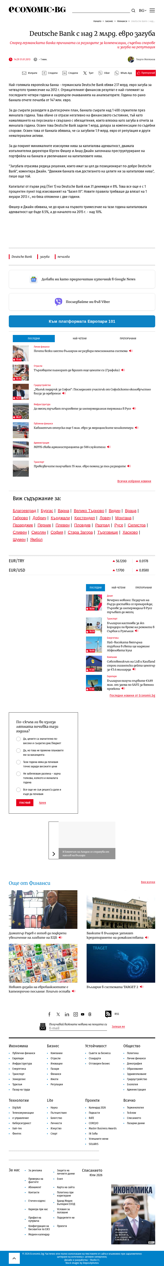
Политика (133, 1053)
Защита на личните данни (66, 1172)
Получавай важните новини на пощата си (78, 1024)
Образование (135, 1069)
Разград (102, 525)
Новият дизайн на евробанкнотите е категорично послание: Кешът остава (40, 989)
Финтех (16, 1133)
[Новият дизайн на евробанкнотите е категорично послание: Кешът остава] (43, 963)
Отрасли (56, 1058)
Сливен (20, 532)
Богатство (56, 1118)
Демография (134, 1063)
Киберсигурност (21, 1123)
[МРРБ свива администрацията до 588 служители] (21, 449)
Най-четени (80, 338)
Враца (130, 510)
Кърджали (60, 518)
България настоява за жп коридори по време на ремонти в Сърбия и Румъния (130, 627)
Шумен (19, 539)
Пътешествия (59, 1113)
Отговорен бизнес (99, 1063)
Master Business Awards (103, 1128)
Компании (57, 1053)
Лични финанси (136, 1058)
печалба (64, 257)
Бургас (47, 510)
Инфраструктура (22, 1063)
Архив (42, 802)
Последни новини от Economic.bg (132, 695)
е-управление (20, 1118)
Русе (118, 525)
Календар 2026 (97, 1107)
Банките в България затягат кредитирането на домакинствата (115, 935)
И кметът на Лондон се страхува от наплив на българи (86, 853)
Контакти (33, 1192)
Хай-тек (17, 1128)
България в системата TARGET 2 (113, 987)
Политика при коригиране (65, 1194)
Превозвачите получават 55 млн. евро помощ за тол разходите (80, 466)
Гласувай (24, 802)
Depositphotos (91, 1262)
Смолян (38, 532)
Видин (114, 510)
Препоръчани (128, 338)
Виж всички (148, 882)
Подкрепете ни (66, 1217)
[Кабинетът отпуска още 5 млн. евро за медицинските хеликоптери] (21, 430)
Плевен (63, 525)
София (57, 532)
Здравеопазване (136, 1074)
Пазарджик (23, 525)
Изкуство (56, 1128)
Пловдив (82, 525)
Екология (132, 1084)
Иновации (57, 1063)
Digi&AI (16, 1107)
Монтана (123, 518)
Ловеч (105, 518)
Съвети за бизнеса (100, 1053)
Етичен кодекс (37, 1201)
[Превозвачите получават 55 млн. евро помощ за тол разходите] (21, 469)
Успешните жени (98, 1139)
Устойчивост (96, 1046)
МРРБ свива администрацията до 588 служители (70, 447)
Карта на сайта (66, 1187)
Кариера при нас (38, 1209)
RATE (91, 1118)
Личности (56, 1123)
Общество (131, 1046)
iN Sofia (93, 1133)
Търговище (107, 532)
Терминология (135, 1107)
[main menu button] (152, 10)
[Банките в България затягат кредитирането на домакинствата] (121, 909)
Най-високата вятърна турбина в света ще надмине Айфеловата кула (128, 646)
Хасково (130, 532)
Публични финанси (23, 1053)
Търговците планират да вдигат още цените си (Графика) (77, 370)
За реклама (35, 1170)
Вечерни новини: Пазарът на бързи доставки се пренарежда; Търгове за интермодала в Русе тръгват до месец (130, 606)
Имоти (54, 1079)
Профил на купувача (34, 1219)
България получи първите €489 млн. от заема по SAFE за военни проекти (130, 685)
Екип (60, 1179)
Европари (18, 1058)
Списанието (134, 1118)
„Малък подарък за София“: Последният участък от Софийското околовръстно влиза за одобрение (92, 391)
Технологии (19, 1100)
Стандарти (95, 1058)
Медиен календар (38, 1234)
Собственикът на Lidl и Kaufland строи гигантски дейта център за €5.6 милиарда (131, 665)
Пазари (55, 1069)
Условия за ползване (63, 1211)
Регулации (57, 1084)
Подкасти (94, 1113)
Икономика (18, 1046)
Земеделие (19, 1079)
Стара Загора (80, 532)
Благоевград (24, 510)
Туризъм (17, 1084)
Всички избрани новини (134, 481)
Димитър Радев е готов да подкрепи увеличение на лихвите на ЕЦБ (37, 935)
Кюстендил (84, 518)
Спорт (54, 1133)
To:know (131, 1113)
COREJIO (93, 1123)
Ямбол (36, 539)
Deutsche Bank (22, 257)
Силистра (137, 525)
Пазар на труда (21, 1089)
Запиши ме (118, 1026)
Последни (34, 338)
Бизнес (109, 21)
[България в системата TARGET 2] (121, 963)
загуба (45, 257)
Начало (97, 21)
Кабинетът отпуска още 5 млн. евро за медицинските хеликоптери (84, 428)
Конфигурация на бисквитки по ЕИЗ (39, 1227)
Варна (63, 510)
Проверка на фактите (35, 1180)
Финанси (122, 21)
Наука (54, 1107)
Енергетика (19, 1069)
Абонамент (34, 1187)
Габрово (20, 518)
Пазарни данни (136, 1123)
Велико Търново (89, 510)
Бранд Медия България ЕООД (66, 1202)
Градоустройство (137, 1079)
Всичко (129, 1100)
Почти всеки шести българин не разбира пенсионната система (81, 351)
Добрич (39, 518)
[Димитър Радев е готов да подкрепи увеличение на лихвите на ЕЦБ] (43, 909)
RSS (117, 1014)
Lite (50, 1100)
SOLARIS (93, 1144)
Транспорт (18, 1074)
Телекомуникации (23, 1113)
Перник (44, 525)
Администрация (136, 1089)
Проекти (92, 1100)
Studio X (94, 1259)
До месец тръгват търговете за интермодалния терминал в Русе (83, 408)
